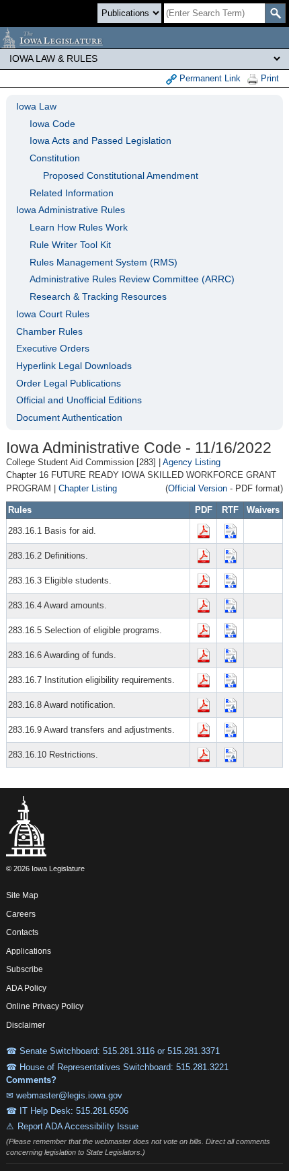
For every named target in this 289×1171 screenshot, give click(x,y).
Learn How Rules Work (79, 227)
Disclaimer (25, 1025)
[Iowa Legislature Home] (144, 37)
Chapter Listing (87, 488)
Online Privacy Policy (44, 1006)
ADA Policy (26, 988)
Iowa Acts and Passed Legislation (100, 140)
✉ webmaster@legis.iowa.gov (64, 1095)
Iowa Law (36, 106)
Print (268, 78)
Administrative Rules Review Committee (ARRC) (132, 279)
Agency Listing (191, 462)
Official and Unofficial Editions (79, 400)
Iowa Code (52, 123)
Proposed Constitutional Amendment (120, 175)
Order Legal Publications (68, 383)
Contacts (22, 932)
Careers (21, 914)
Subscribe (24, 969)
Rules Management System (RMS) (103, 262)
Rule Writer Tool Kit (70, 244)
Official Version (197, 488)
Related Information (72, 193)
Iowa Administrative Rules (70, 209)
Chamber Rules (49, 331)
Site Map (22, 895)
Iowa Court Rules (52, 314)
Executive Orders (52, 348)
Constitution (55, 158)
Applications (28, 951)
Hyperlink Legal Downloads (74, 365)
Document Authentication (69, 417)
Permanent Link (209, 78)
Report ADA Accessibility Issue (77, 1126)
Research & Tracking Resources (98, 296)
